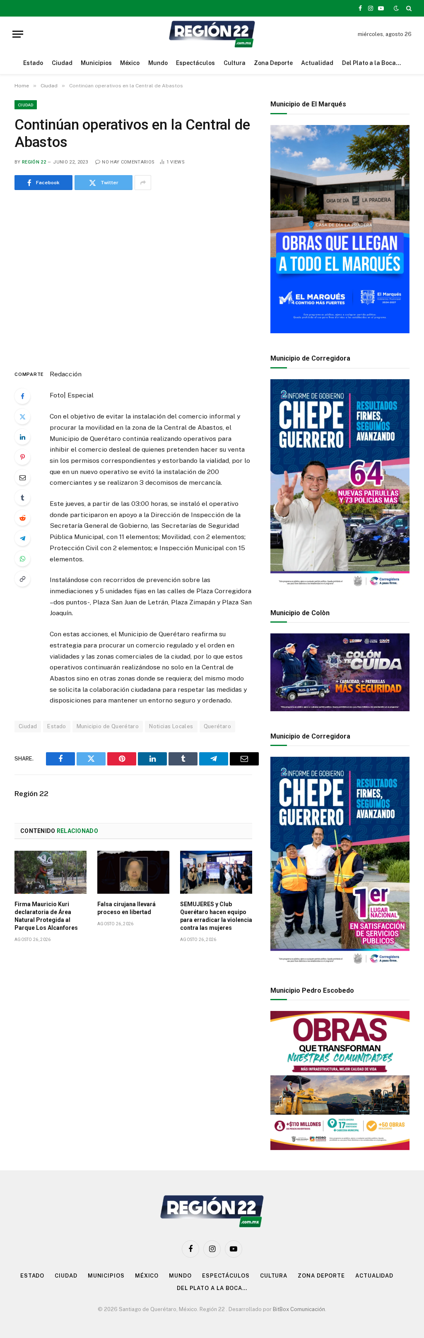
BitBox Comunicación (299, 1309)
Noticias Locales (171, 726)
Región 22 (34, 162)
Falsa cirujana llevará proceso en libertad (126, 908)
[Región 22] (212, 34)
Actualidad (317, 63)
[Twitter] (22, 416)
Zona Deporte (273, 63)
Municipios (96, 63)
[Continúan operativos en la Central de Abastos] (133, 278)
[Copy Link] (22, 579)
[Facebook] (22, 396)
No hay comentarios (128, 162)
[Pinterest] (22, 457)
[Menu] (17, 34)
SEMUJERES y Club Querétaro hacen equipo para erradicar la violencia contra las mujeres (216, 916)
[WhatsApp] (22, 558)
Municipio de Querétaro (108, 726)
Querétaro (217, 726)
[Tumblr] (22, 497)
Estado (33, 63)
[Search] (408, 8)
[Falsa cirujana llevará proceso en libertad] (133, 872)
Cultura (235, 63)
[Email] (22, 477)
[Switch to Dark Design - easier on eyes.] (396, 8)
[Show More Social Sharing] (143, 182)
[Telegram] (22, 538)
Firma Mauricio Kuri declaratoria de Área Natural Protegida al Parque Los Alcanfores (46, 916)
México (130, 63)
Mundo (158, 63)
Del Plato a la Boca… (371, 63)
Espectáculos (195, 63)
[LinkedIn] (22, 437)
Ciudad (62, 63)
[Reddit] (22, 518)
